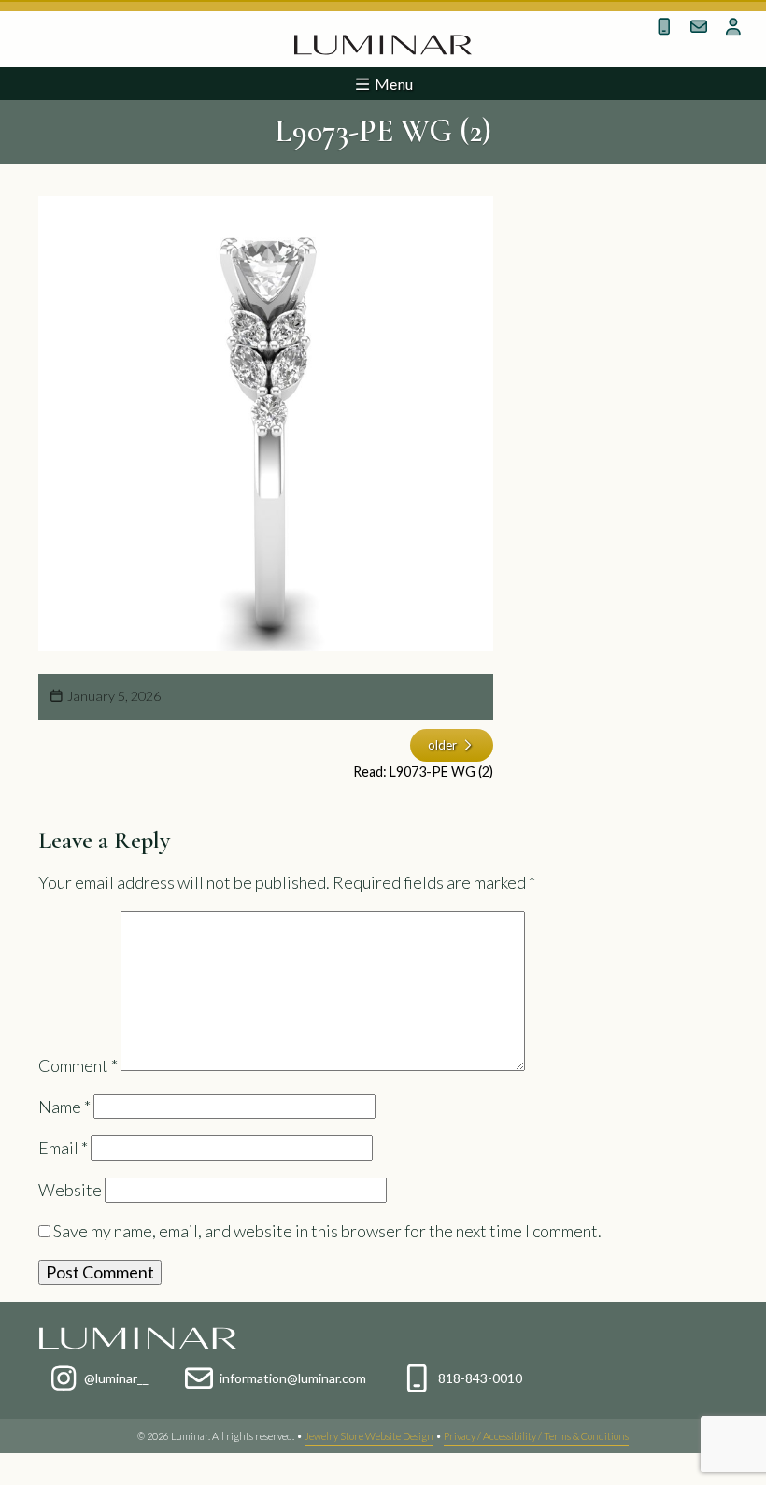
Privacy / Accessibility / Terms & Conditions (536, 1436)
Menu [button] (392, 84)
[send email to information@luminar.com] (699, 26)
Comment (78, 1064)
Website (70, 1189)
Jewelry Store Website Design (369, 1436)
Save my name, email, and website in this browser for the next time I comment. (327, 1231)
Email (63, 1147)
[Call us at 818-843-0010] (664, 26)
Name (64, 1106)
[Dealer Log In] (733, 26)
